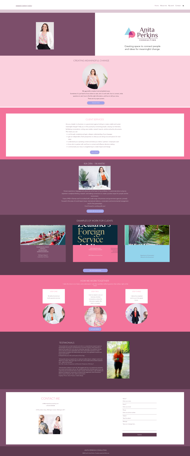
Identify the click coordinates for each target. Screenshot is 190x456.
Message (125, 421)
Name (124, 398)
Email (124, 404)
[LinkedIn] (183, 5)
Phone (124, 410)
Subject (124, 415)
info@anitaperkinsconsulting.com (50, 403)
